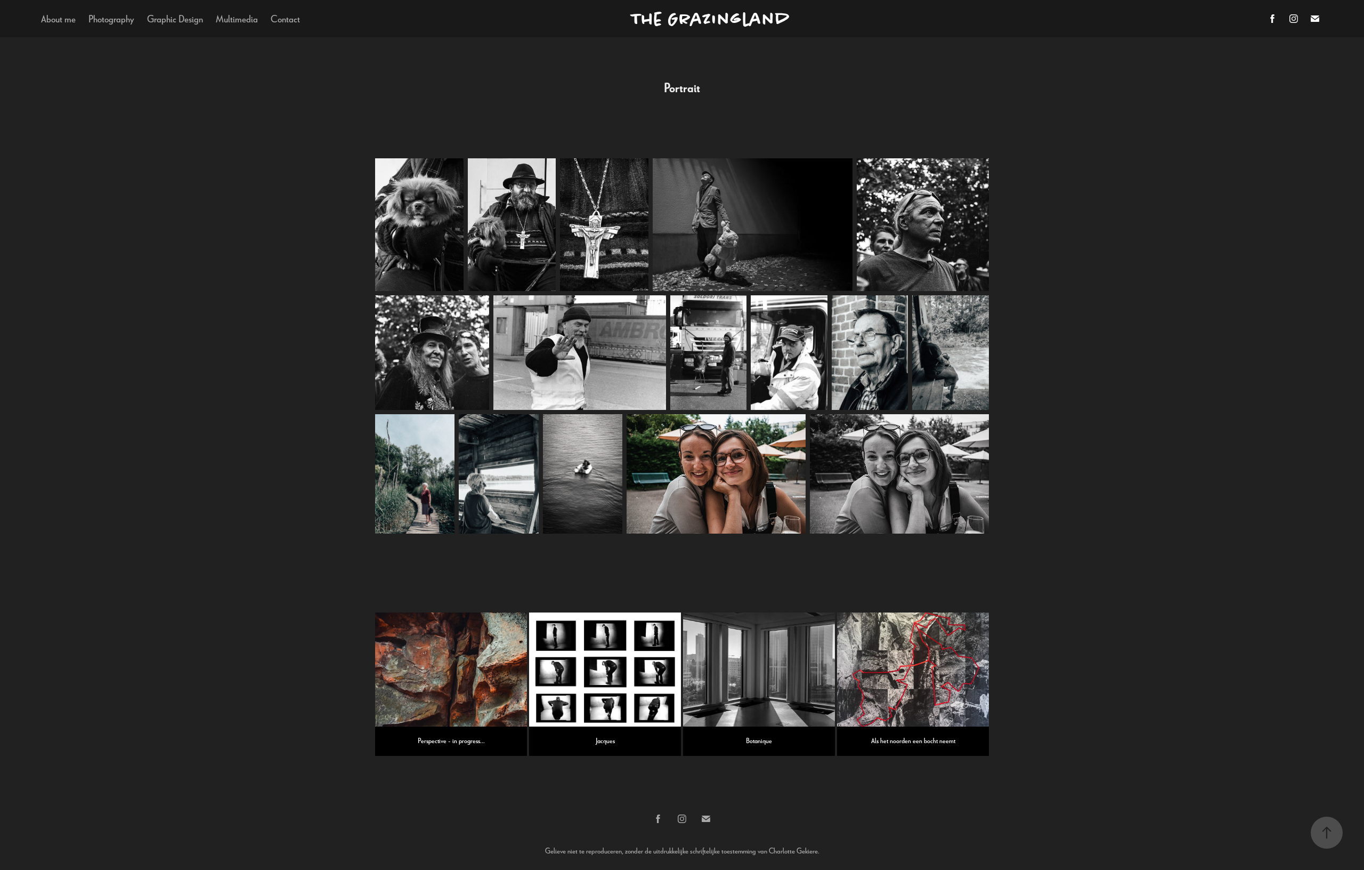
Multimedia (237, 18)
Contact (285, 18)
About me (58, 18)
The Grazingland (711, 18)
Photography (111, 18)
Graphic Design (175, 18)
